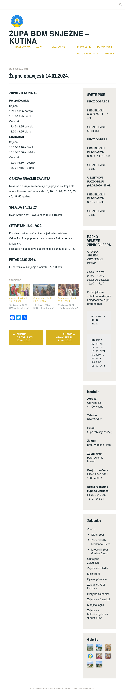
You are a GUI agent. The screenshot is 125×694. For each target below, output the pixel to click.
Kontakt (110, 53)
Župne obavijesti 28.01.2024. (67, 299)
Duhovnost (104, 46)
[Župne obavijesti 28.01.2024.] (68, 290)
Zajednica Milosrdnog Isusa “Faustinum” (97, 614)
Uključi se (58, 46)
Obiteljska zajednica (93, 560)
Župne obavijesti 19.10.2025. (18, 299)
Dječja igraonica (97, 579)
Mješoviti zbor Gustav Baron (99, 551)
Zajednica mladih (97, 568)
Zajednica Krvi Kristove (96, 586)
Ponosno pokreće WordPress (46, 688)
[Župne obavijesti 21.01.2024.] (44, 290)
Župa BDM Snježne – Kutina (49, 37)
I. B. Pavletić (83, 46)
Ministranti (93, 573)
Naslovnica (22, 46)
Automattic (88, 688)
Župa (39, 46)
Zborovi (91, 529)
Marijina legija (95, 605)
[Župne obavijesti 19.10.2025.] (19, 290)
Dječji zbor (97, 534)
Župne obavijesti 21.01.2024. (42, 299)
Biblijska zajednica (98, 594)
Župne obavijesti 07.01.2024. (25, 337)
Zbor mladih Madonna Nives (100, 542)
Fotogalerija (86, 53)
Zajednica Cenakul (98, 599)
